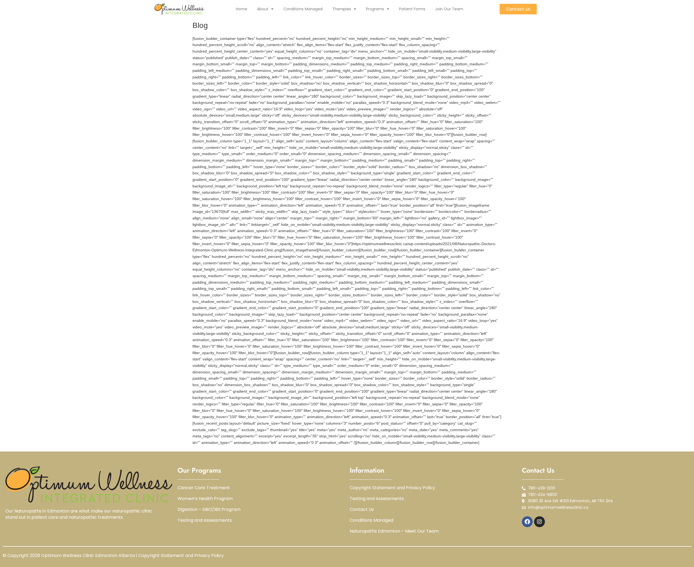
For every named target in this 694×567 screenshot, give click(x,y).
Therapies (341, 9)
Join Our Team (449, 9)
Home (241, 9)
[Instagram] (539, 521)
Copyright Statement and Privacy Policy (392, 488)
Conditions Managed (303, 9)
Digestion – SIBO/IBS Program (209, 509)
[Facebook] (527, 521)
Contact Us (362, 509)
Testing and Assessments (205, 520)
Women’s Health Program (205, 498)
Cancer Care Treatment (204, 488)
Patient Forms (412, 9)
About (262, 9)
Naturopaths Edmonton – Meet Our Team (394, 531)
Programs (375, 9)
